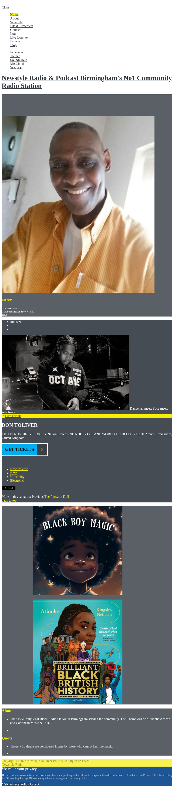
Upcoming (17, 476)
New (13, 473)
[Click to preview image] (66, 408)
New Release (19, 469)
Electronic (17, 480)
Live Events (13, 416)
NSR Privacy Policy (15, 784)
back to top (9, 500)
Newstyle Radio (12, 764)
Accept (34, 784)
